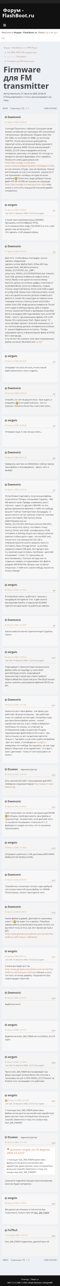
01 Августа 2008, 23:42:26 (15, 251)
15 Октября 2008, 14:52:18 (16, 1235)
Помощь (25, 1279)
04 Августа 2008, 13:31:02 (15, 704)
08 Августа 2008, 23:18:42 (15, 1203)
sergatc (12, 205)
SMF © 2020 (22, 1283)
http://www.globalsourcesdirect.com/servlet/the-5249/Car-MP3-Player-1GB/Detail (29, 935)
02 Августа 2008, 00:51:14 (15, 457)
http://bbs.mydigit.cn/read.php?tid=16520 (25, 184)
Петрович (21, 56)
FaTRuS (13, 1230)
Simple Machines (35, 1283)
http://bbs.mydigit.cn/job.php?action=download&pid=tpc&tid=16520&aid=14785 (29, 164)
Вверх (5, 1260)
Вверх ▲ (35, 1279)
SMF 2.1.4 (11, 1283)
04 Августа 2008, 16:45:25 (15, 806)
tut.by (38, 341)
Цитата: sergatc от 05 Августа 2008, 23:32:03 (28, 1151)
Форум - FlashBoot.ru (18, 13)
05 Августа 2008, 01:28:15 (15, 912)
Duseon (13, 769)
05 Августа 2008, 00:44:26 (15, 879)
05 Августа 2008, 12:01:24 (15, 997)
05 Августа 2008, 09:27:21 (15, 956)
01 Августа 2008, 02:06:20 (15, 122)
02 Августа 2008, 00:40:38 (15, 425)
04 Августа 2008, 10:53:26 (15, 657)
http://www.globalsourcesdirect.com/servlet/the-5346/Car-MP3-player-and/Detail (29, 971)
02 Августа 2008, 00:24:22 (15, 361)
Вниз (5, 108)
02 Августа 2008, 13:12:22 (15, 590)
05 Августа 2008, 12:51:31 (15, 1030)
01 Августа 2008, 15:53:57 (15, 210)
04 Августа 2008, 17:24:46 (15, 847)
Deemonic (14, 117)
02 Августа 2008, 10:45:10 (15, 489)
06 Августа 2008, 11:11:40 (15, 1142)
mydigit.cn (41, 742)
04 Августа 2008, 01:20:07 (15, 625)
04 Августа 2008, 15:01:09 (15, 774)
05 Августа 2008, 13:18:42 (15, 1062)
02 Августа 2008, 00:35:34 (15, 393)
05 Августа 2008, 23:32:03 (18, 1100)
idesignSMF (48, 1283)
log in (47, 32)
